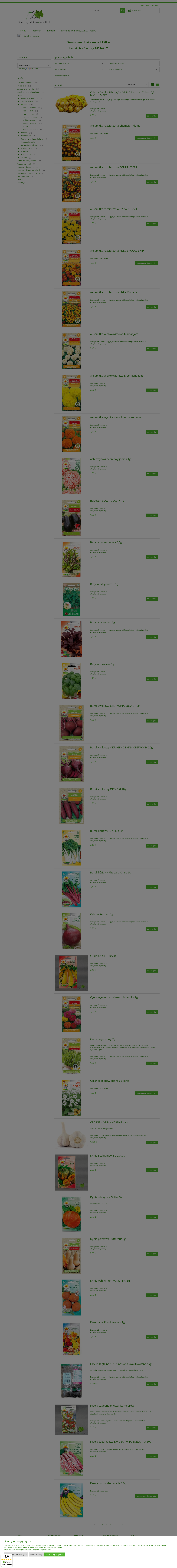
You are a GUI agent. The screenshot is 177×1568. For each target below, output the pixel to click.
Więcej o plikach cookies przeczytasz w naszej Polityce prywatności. (28, 1549)
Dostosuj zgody (36, 1554)
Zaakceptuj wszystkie (54, 1554)
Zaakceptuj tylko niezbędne (16, 1554)
